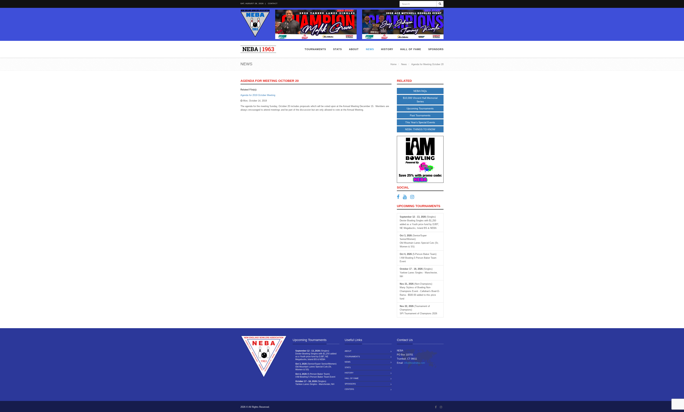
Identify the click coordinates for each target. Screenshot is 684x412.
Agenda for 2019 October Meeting (257, 95)
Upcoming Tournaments (420, 108)
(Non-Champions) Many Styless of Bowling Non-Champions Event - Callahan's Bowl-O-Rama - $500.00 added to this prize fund (420, 291)
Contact (273, 3)
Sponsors (436, 49)
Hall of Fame (410, 49)
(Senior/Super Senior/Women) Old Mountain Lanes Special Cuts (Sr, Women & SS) (419, 241)
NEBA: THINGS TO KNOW (420, 129)
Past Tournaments (420, 115)
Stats (337, 49)
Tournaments (315, 49)
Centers (349, 389)
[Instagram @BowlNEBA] (413, 197)
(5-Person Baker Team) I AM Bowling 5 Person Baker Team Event (418, 258)
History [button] (387, 49)
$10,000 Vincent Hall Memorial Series (420, 99)
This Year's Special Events (420, 122)
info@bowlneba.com (414, 363)
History (349, 373)
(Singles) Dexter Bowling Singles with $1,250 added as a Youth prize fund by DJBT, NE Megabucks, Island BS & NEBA (419, 222)
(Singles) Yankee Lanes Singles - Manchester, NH (418, 273)
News (370, 49)
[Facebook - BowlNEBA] (399, 197)
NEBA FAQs (420, 91)
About (354, 49)
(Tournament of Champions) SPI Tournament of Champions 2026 (418, 310)
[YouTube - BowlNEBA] (406, 197)
